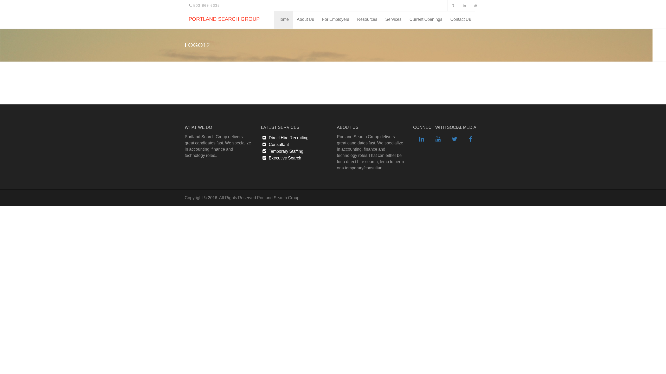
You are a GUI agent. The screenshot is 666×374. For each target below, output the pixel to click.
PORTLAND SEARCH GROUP (224, 19)
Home (283, 19)
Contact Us (460, 19)
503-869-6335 (206, 5)
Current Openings (425, 19)
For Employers (335, 19)
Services (393, 19)
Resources (367, 19)
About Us (305, 19)
